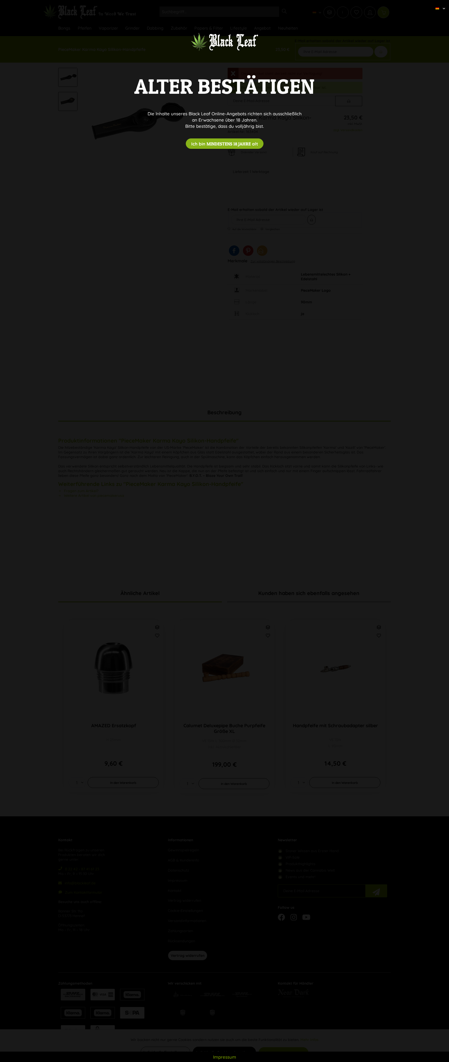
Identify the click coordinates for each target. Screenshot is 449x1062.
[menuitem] (438, 4)
